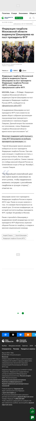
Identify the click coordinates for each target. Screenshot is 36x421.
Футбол (4, 346)
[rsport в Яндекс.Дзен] (13, 335)
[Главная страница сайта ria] (2, 18)
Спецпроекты (6, 349)
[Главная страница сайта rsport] (11, 18)
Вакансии (5, 357)
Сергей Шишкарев (21, 235)
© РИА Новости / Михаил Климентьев (12, 64)
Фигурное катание (14, 346)
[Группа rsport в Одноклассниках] (28, 335)
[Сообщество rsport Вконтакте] (20, 335)
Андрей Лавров (8, 235)
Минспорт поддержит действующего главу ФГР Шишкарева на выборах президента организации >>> (17, 138)
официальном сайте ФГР (11, 106)
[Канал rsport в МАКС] (5, 335)
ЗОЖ (31, 346)
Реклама (16, 349)
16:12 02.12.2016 (7, 22)
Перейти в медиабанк (8, 65)
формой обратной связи (25, 396)
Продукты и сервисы (28, 349)
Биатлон (25, 346)
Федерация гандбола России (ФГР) (14, 238)
